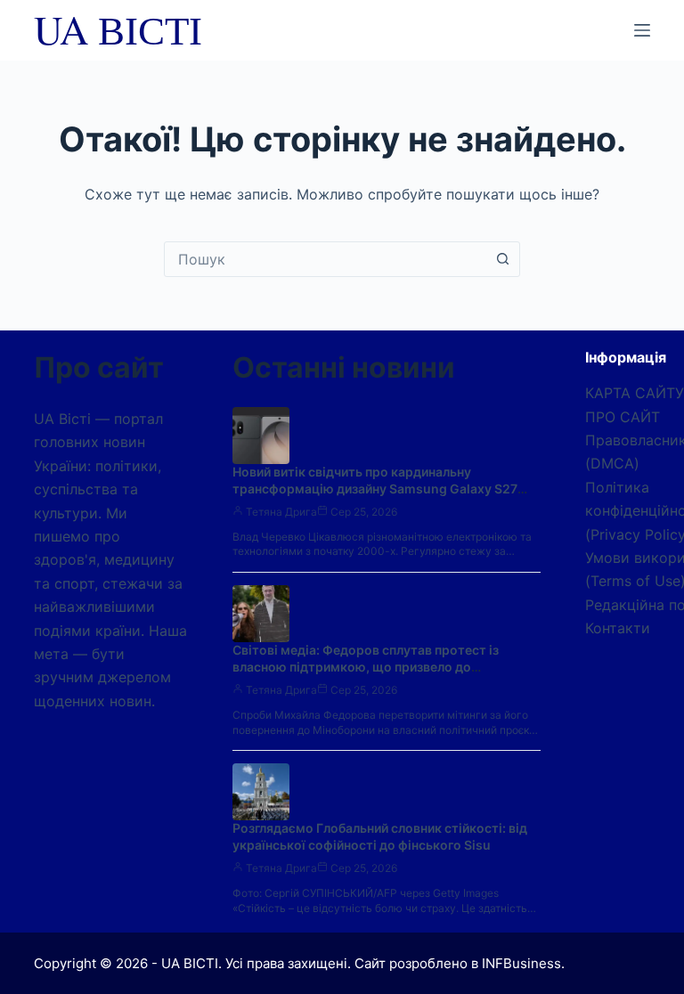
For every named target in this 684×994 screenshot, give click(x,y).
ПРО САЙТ (622, 417)
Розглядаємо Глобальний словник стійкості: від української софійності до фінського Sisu (379, 836)
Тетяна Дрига (281, 511)
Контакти (617, 628)
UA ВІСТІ (118, 29)
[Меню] (642, 30)
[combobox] (325, 259)
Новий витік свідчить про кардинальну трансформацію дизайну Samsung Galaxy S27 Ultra (374, 488)
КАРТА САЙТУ (634, 393)
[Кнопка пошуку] (502, 259)
